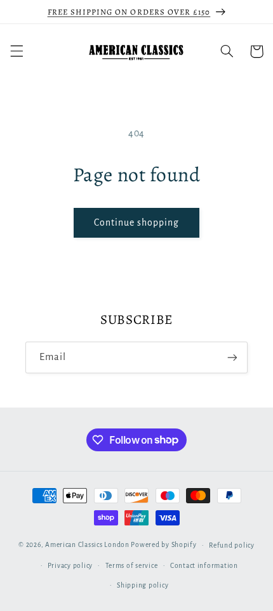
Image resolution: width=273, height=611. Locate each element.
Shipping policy (142, 585)
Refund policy (232, 545)
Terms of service (131, 565)
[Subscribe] (232, 357)
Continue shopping (137, 222)
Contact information (204, 565)
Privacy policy (70, 565)
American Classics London (87, 544)
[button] (16, 51)
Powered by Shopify (163, 544)
